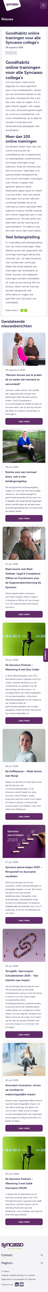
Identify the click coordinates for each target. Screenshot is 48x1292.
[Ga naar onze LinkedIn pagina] (17, 1284)
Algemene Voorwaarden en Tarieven (18, 1279)
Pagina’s (7, 1263)
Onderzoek (11, 53)
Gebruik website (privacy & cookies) (18, 1275)
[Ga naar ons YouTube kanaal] (21, 1284)
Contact (7, 1255)
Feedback (45, 655)
